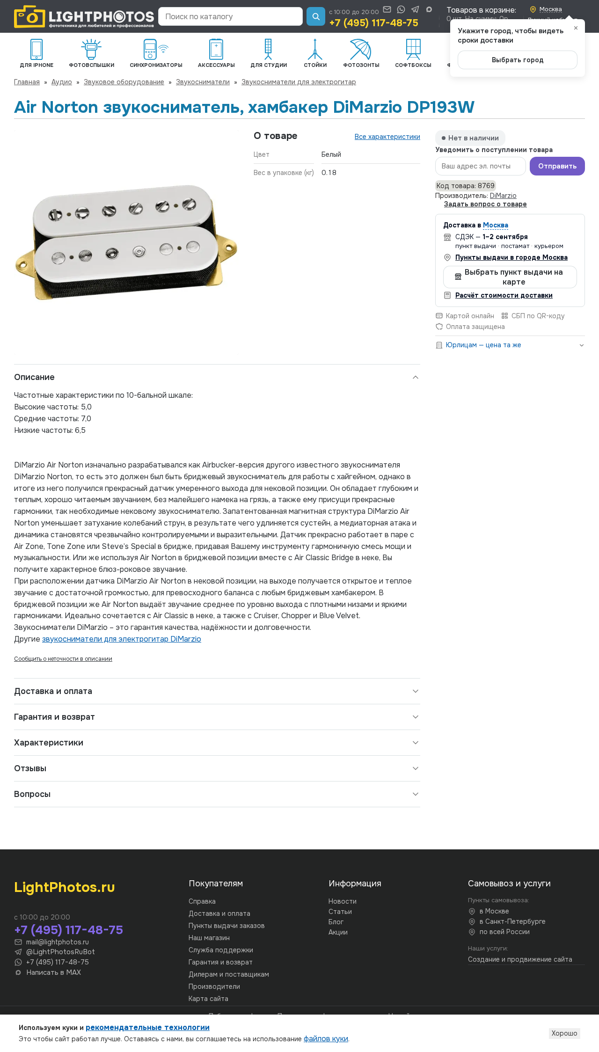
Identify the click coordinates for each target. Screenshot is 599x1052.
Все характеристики (387, 136)
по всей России (505, 932)
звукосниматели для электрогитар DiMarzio (121, 639)
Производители (214, 986)
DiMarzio (503, 195)
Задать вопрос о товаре (485, 204)
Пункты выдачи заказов (227, 925)
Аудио (61, 82)
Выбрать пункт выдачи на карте (514, 276)
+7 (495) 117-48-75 (373, 23)
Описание (34, 377)
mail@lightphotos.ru (57, 942)
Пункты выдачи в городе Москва (511, 257)
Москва (495, 225)
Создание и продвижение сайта (520, 959)
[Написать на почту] (387, 9)
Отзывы (30, 768)
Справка (202, 901)
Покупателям (216, 883)
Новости (343, 901)
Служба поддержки (221, 950)
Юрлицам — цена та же (483, 345)
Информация (355, 883)
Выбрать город (518, 60)
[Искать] (316, 16)
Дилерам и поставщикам (229, 974)
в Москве (494, 911)
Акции (338, 932)
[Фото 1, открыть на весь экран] (126, 242)
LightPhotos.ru (64, 887)
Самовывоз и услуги (509, 883)
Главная (27, 82)
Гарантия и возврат (54, 717)
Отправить (557, 166)
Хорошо (564, 1033)
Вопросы (32, 794)
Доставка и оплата (53, 691)
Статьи (340, 911)
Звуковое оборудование (124, 82)
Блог (336, 922)
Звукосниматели (203, 82)
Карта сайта (208, 998)
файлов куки (326, 1039)
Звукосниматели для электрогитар (298, 82)
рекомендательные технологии (148, 1027)
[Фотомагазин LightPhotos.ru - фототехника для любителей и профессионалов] (84, 16)
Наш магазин (209, 938)
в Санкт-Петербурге (513, 921)
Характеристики (48, 743)
